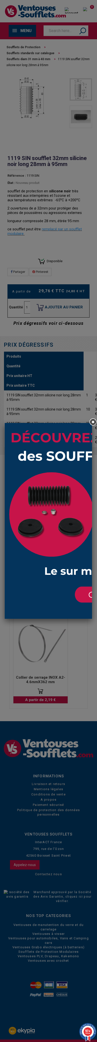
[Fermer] (93, 421)
